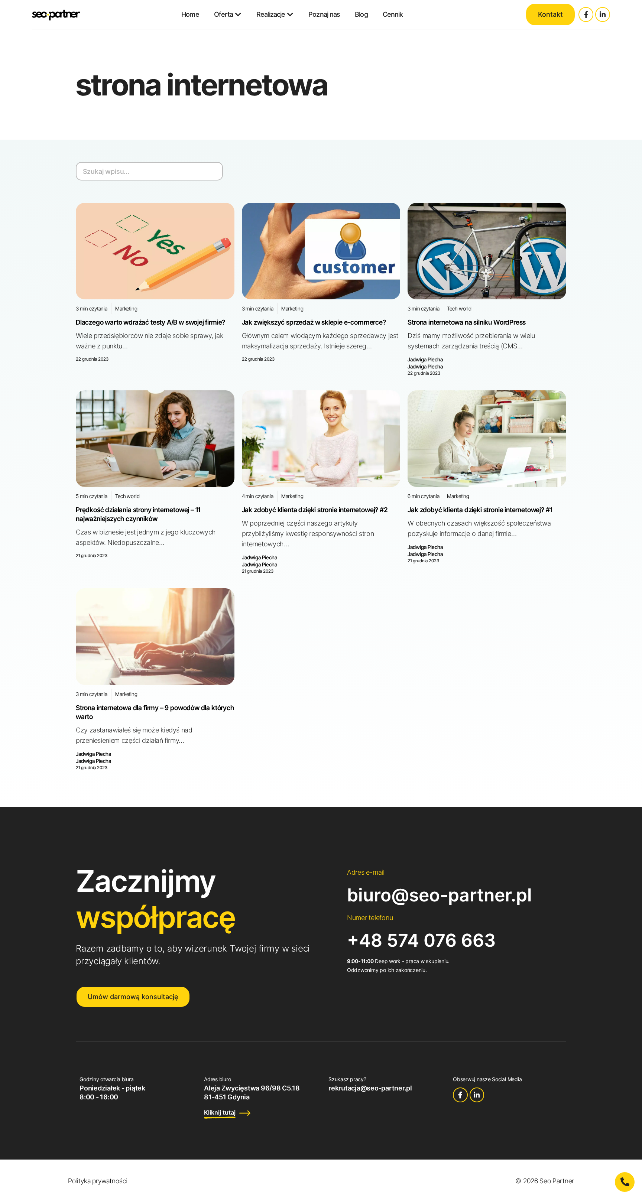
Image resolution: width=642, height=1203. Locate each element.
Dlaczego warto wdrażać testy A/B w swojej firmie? (150, 322)
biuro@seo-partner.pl (439, 895)
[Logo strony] (56, 14)
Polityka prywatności (97, 1181)
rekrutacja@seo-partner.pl (370, 1088)
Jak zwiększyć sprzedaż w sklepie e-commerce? (314, 322)
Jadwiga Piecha (425, 359)
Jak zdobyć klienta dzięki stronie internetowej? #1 (480, 510)
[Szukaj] (213, 171)
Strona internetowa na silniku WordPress (467, 322)
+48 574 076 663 (421, 940)
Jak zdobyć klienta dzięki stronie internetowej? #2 (315, 510)
